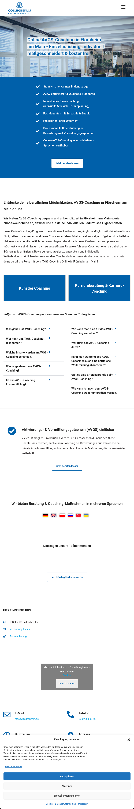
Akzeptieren (67, 776)
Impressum (83, 804)
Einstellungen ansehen (67, 795)
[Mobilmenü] (123, 7)
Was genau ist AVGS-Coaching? (26, 329)
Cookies (49, 804)
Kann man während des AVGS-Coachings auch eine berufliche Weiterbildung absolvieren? (91, 361)
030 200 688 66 (87, 718)
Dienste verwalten (13, 766)
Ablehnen (67, 786)
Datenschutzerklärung (65, 804)
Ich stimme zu (67, 683)
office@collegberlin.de (27, 718)
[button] (129, 739)
